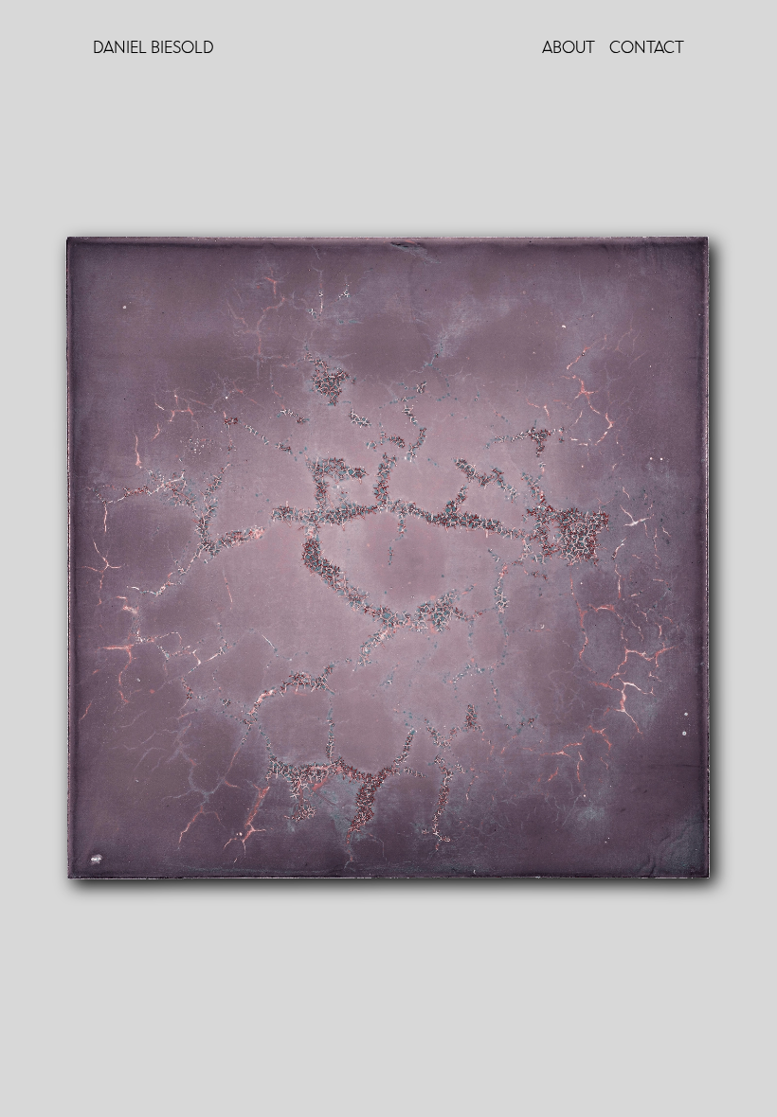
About (568, 48)
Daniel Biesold (153, 48)
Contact (646, 48)
